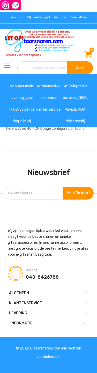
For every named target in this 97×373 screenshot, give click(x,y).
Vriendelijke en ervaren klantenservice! (48, 98)
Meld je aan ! (78, 193)
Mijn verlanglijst (38, 17)
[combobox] (55, 67)
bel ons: (32, 270)
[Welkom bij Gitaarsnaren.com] (16, 43)
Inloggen (60, 17)
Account (17, 17)
